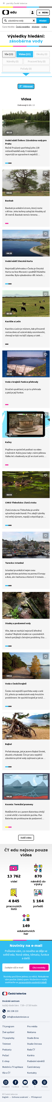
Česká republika (23, 26)
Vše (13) (9, 54)
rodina (44, 26)
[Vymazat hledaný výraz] (33, 20)
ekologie (35, 26)
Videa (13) (25, 54)
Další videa (26, 837)
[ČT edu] (9, 13)
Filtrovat (28, 86)
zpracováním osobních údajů (32, 982)
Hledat (43, 20)
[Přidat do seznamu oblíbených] (46, 113)
